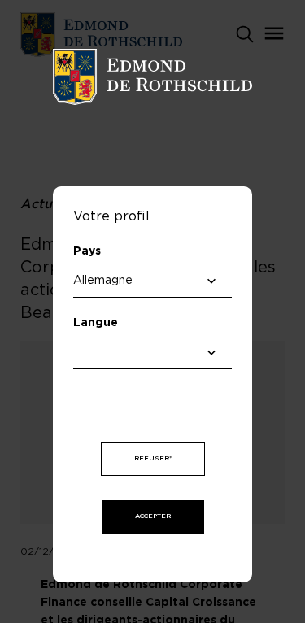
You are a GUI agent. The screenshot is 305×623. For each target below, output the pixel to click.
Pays (87, 251)
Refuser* (153, 458)
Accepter (153, 516)
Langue (95, 323)
